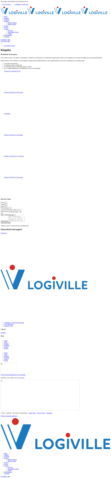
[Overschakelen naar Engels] (57, 37)
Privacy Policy (41, 413)
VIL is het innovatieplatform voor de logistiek (13, 375)
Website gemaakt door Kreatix (9, 416)
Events (6, 348)
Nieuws (6, 347)
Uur (2, 213)
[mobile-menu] (1, 43)
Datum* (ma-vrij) (6, 211)
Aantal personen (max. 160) (8, 210)
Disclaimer (49, 413)
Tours (5, 342)
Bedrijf (3, 206)
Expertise (6, 345)
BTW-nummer (5, 208)
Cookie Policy (32, 413)
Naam (2, 202)
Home (6, 340)
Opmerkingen (5, 221)
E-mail (3, 204)
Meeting (6, 344)
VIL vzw (21, 377)
